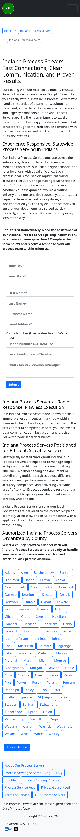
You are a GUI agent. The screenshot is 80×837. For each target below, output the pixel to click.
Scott (56, 690)
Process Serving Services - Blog (27, 773)
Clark (21, 587)
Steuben (11, 704)
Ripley (29, 690)
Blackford (12, 580)
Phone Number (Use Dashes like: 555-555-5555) (36, 335)
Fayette (62, 602)
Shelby (10, 697)
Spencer (26, 697)
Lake (8, 653)
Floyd (9, 609)
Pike (8, 682)
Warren (28, 726)
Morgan (36, 668)
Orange (23, 675)
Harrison (30, 624)
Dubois (30, 602)
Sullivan (28, 704)
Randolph (12, 690)
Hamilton (59, 616)
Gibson (10, 616)
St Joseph (45, 697)
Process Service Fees (20, 787)
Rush (43, 690)
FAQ (59, 773)
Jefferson (21, 638)
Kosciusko (25, 646)
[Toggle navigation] (72, 8)
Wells (24, 734)
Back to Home (16, 747)
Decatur (48, 594)
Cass (8, 587)
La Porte (45, 646)
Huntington (31, 631)
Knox (8, 646)
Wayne (10, 734)
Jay (7, 638)
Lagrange (64, 646)
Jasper (67, 631)
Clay (34, 587)
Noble (69, 668)
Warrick (45, 726)
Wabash (11, 726)
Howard (11, 631)
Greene (41, 616)
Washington (66, 726)
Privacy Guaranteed (55, 787)
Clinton (48, 587)
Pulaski (52, 682)
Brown (45, 580)
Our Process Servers (50, 795)
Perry (68, 675)
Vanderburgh (15, 719)
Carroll (61, 580)
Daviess (10, 594)
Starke (62, 697)
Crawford (66, 587)
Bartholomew (44, 572)
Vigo (54, 719)
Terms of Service (17, 795)
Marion (61, 653)
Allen (24, 572)
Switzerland (48, 704)
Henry (67, 624)
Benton (65, 572)
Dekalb (65, 594)
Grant (25, 616)
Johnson (58, 638)
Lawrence (24, 653)
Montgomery (14, 668)
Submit (13, 384)
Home (8, 31)
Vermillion (37, 719)
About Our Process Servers (25, 765)
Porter (21, 682)
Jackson (51, 631)
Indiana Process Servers (35, 31)
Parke (54, 675)
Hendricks (49, 624)
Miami (43, 660)
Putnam (69, 682)
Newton (53, 668)
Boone (29, 580)
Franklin (43, 609)
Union (47, 712)
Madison (43, 653)
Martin (28, 660)
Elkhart (46, 602)
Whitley (54, 734)
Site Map (11, 780)
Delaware (12, 602)
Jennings (40, 638)
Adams (10, 572)
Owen (39, 675)
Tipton (32, 712)
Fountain (24, 609)
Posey (36, 682)
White (38, 734)
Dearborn (29, 594)
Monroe (60, 660)
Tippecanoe (13, 712)
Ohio (8, 675)
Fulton (59, 609)
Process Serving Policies (41, 780)
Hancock (11, 624)
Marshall (11, 660)
